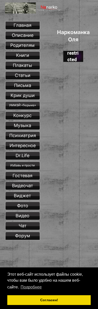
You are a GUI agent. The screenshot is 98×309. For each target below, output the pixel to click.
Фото (22, 205)
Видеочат (22, 185)
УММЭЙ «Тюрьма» (22, 105)
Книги (22, 55)
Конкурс (22, 115)
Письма (22, 85)
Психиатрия (22, 135)
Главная (22, 25)
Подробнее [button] (31, 287)
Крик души (23, 95)
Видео (22, 215)
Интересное (23, 145)
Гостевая (22, 175)
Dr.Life (22, 155)
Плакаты (22, 65)
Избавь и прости (22, 165)
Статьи (22, 75)
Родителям (22, 45)
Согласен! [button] (49, 300)
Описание (22, 35)
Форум (22, 235)
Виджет (22, 195)
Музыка (22, 125)
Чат (23, 225)
